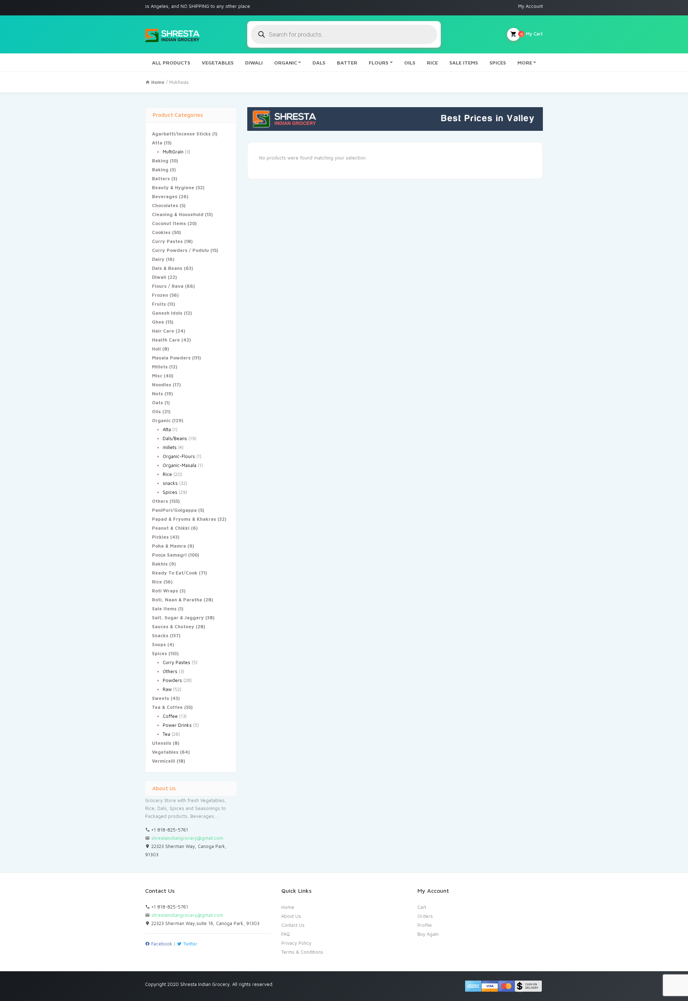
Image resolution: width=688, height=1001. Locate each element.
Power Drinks (177, 725)
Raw (167, 689)
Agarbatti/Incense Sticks (181, 134)
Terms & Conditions (302, 952)
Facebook (161, 944)
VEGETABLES (218, 62)
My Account (530, 6)
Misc (157, 375)
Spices (170, 492)
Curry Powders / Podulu (180, 250)
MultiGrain (173, 151)
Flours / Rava (167, 286)
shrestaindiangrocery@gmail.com (187, 838)
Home (287, 907)
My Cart (531, 34)
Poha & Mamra (169, 546)
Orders (425, 916)
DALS (318, 62)
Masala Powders (171, 358)
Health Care (166, 340)
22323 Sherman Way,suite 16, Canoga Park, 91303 (204, 923)
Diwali (159, 277)
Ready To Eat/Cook (174, 573)
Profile (424, 925)
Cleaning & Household (178, 214)
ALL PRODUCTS (171, 62)
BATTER (347, 62)
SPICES (497, 62)
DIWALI (254, 62)
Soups (159, 644)
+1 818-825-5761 (169, 830)
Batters (161, 178)
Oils (156, 411)
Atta (157, 143)
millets (170, 447)
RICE (432, 62)
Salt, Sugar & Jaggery (178, 617)
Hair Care (163, 331)
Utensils (161, 743)
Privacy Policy (296, 943)
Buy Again (428, 934)
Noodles (161, 384)
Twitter (189, 944)
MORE (524, 62)
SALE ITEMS (463, 62)
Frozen (160, 295)
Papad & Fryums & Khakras (184, 519)
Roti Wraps (165, 591)
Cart (421, 907)
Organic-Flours (179, 456)
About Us (291, 916)
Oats (157, 402)
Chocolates (165, 205)
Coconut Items (169, 223)
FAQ (285, 934)
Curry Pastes (167, 241)
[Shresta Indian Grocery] (173, 34)
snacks (170, 483)
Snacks (160, 635)
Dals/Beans (175, 438)
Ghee (158, 322)
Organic (161, 420)
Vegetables (165, 752)
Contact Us (293, 925)
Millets (160, 367)
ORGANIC (285, 62)
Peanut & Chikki (171, 528)
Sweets (160, 698)
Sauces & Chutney (173, 626)
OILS (409, 62)
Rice (167, 474)
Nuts (157, 393)
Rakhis (160, 564)
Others (160, 501)
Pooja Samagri (169, 555)
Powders (172, 680)
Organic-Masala (179, 465)
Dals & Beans (167, 268)
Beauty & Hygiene (173, 187)
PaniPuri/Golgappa (174, 510)
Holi (156, 349)
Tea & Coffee (167, 707)
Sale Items (164, 608)
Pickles (160, 537)
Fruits (159, 304)
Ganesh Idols (167, 313)
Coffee (170, 716)
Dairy (158, 259)
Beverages (164, 196)
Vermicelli (163, 761)
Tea (166, 734)
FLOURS (378, 62)
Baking (160, 160)
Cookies (161, 232)
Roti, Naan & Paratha (177, 599)
